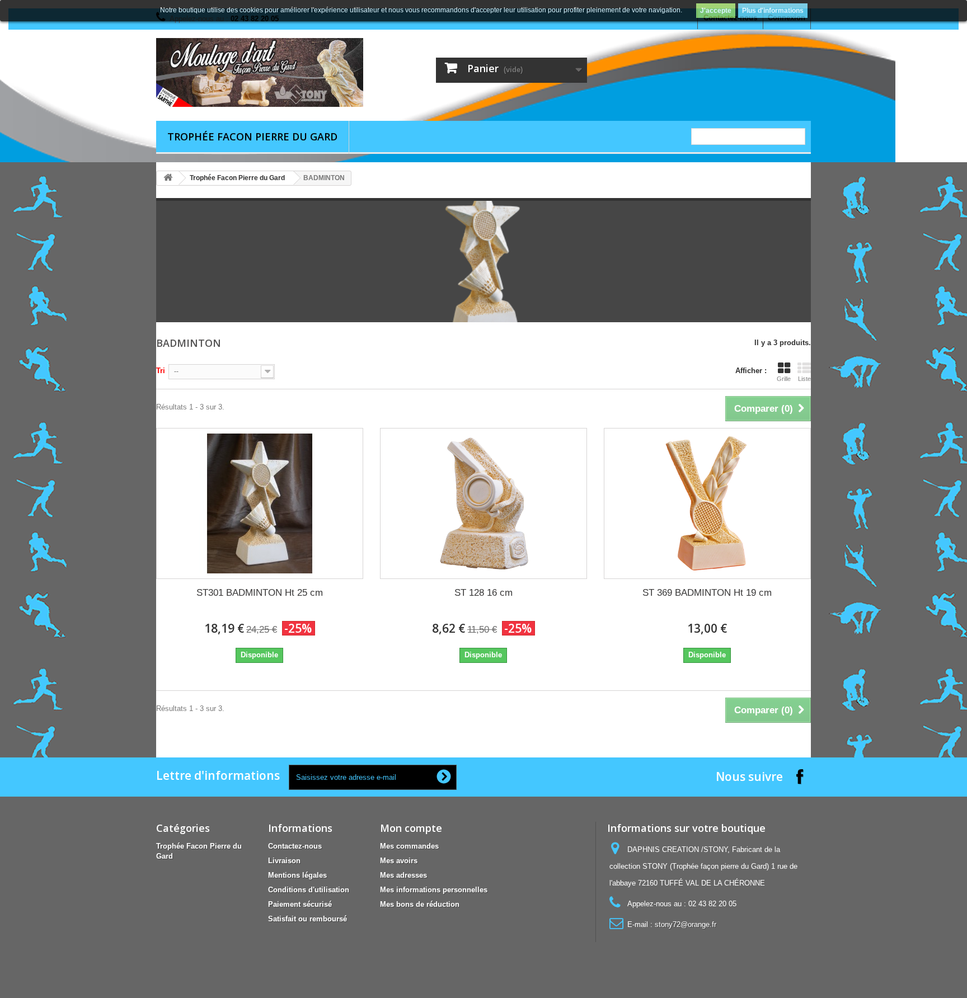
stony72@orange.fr (685, 924)
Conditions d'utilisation (308, 890)
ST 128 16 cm (483, 592)
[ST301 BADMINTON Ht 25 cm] (260, 503)
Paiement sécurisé (300, 904)
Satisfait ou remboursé (307, 919)
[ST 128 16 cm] (483, 503)
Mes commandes (409, 846)
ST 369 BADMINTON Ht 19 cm (707, 592)
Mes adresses (403, 875)
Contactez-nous (295, 846)
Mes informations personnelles (433, 890)
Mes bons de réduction (419, 904)
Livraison (284, 860)
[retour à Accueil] (168, 178)
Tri (160, 370)
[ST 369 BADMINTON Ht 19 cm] (707, 503)
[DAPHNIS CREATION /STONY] (259, 72)
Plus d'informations (773, 11)
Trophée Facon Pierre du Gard (252, 136)
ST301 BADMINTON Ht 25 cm (259, 592)
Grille (784, 378)
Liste (804, 378)
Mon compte (411, 828)
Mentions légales (297, 875)
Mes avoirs (398, 860)
